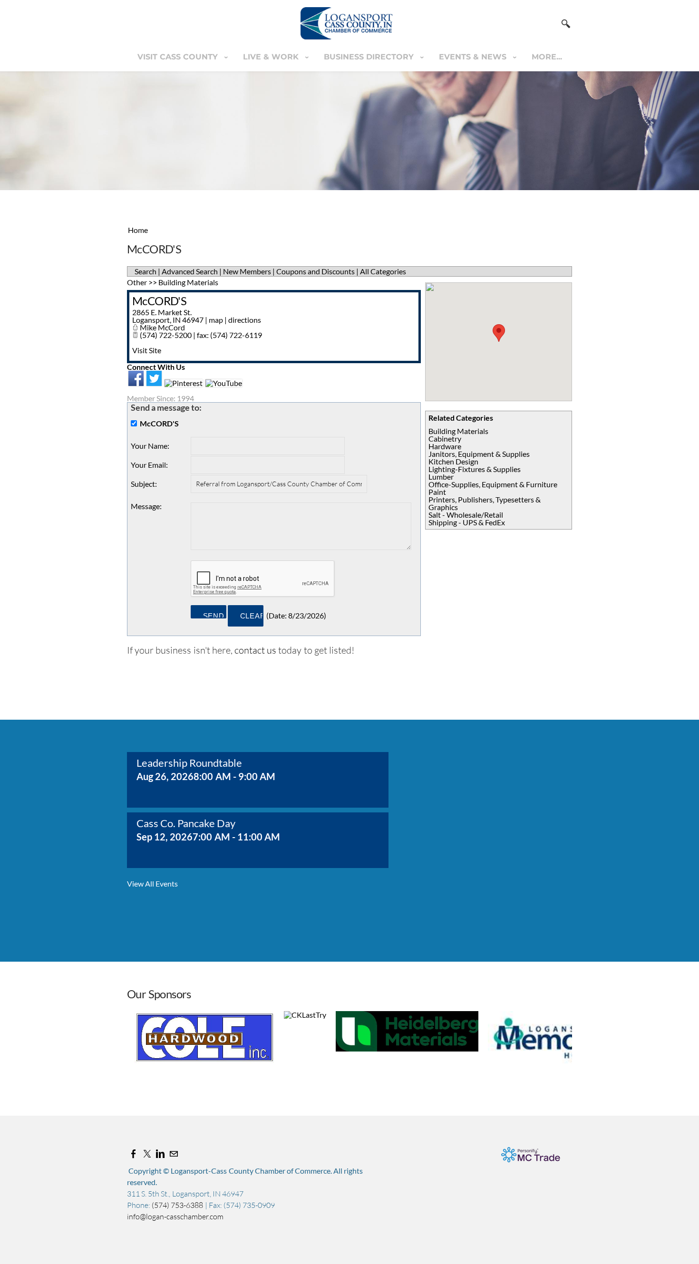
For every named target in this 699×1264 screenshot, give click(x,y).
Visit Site (146, 350)
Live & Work (272, 56)
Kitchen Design (453, 461)
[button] (499, 333)
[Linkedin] (160, 1153)
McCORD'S (159, 301)
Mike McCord (162, 327)
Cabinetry (444, 438)
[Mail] (173, 1153)
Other (137, 282)
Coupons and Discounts (315, 271)
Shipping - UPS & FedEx (466, 522)
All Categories (383, 271)
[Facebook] (133, 1153)
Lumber (441, 476)
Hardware (444, 446)
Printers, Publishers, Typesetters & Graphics (484, 503)
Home (138, 229)
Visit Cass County (178, 56)
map (216, 319)
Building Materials (458, 430)
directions (244, 319)
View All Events (152, 884)
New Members (247, 271)
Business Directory (370, 56)
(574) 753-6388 (178, 1205)
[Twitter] (147, 1153)
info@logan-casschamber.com (175, 1216)
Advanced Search (190, 271)
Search (145, 271)
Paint (437, 491)
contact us (255, 650)
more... (547, 56)
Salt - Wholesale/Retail (465, 514)
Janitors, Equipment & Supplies (479, 453)
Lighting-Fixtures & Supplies (474, 468)
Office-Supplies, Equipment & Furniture (492, 484)
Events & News (474, 56)
